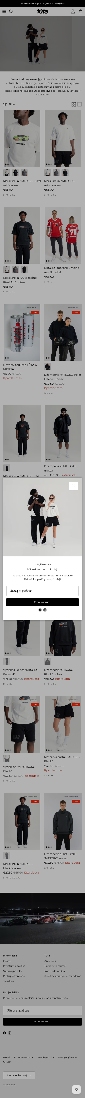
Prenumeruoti (42, 602)
